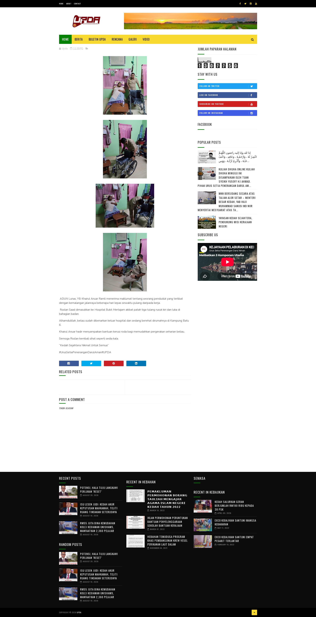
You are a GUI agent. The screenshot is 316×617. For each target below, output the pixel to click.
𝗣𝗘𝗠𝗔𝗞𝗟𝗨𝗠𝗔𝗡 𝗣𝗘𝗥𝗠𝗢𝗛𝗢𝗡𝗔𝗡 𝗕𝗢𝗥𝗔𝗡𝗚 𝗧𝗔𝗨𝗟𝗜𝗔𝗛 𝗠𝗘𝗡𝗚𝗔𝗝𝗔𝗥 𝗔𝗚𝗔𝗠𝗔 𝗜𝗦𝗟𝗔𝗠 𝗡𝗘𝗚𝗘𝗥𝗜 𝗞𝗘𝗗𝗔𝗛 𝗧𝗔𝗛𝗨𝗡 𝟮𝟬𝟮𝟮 (167, 499)
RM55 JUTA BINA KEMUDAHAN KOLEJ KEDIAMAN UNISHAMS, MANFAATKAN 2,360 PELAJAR (97, 527)
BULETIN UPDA (97, 39)
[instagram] (251, 3)
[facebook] (240, 3)
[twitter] (245, 3)
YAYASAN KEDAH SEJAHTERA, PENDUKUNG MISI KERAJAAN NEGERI (235, 222)
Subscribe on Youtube (212, 104)
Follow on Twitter (209, 86)
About (68, 3)
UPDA (79, 612)
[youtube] (256, 3)
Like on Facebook (209, 95)
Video (146, 39)
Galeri (133, 39)
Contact (77, 3)
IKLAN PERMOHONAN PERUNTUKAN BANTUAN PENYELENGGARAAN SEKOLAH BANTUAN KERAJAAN (167, 521)
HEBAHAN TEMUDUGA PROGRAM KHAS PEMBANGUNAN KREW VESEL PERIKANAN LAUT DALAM (167, 540)
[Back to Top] (254, 612)
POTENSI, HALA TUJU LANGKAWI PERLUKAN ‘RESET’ (99, 489)
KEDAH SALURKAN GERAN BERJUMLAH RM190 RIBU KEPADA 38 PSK (234, 505)
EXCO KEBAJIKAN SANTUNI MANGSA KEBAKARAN (235, 522)
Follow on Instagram (211, 113)
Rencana (117, 39)
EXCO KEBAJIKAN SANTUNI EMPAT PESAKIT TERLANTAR (234, 539)
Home (61, 3)
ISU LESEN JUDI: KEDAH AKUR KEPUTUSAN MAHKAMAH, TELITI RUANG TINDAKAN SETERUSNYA (99, 508)
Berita (79, 39)
